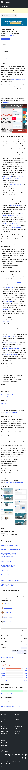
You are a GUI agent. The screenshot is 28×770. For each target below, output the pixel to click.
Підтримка (5, 58)
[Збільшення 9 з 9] (24, 521)
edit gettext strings (15, 205)
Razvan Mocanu (8, 608)
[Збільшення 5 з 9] (11, 517)
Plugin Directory (5, 6)
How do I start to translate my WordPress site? (8, 560)
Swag (17, 733)
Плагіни (17, 719)
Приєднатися (18, 726)
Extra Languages (7, 301)
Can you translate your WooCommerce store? (7, 575)
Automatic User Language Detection (12, 348)
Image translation (7, 176)
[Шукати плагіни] (15, 15)
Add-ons (3, 403)
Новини (3, 717)
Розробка (5, 54)
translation (24, 653)
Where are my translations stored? (10, 545)
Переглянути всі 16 (22, 644)
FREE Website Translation (14, 227)
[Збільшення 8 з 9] (24, 515)
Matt (3, 740)
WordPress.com (6, 738)
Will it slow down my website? (8, 571)
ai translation (23, 647)
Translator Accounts (8, 332)
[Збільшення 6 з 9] (24, 490)
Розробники (4, 731)
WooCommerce (15, 225)
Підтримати (18, 731)
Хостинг (3, 719)
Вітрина (17, 714)
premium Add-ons (5, 276)
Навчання (3, 726)
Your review (4, 680)
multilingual (24, 650)
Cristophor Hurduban (9, 621)
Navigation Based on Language (11, 342)
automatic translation (16, 650)
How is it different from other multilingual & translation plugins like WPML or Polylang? (9, 555)
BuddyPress (5, 745)
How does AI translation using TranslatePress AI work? (8, 566)
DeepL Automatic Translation (10, 354)
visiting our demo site (11, 412)
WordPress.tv (5, 733)
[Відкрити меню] (26, 2)
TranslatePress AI (9, 287)
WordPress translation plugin (18, 79)
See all (25, 680)
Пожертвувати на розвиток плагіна (10, 706)
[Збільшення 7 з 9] (24, 502)
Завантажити (5, 39)
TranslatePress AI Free (9, 154)
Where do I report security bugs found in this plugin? (8, 585)
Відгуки (5, 47)
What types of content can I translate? (11, 549)
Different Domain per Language (11, 322)
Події (16, 728)
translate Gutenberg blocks (10, 223)
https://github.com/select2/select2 (14, 482)
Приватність (4, 721)
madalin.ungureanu (8, 612)
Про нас (3, 714)
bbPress (4, 742)
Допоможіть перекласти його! (14, 11)
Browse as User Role (8, 336)
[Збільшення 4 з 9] (11, 510)
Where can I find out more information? (11, 580)
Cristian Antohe (8, 617)
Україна (6, 751)
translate (19, 653)
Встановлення (6, 51)
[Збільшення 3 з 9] (11, 504)
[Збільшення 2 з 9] (11, 497)
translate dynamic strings (14, 184)
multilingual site (6, 102)
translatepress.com (6, 388)
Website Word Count (17, 156)
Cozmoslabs (10, 35)
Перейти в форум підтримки (8, 694)
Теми (16, 717)
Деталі (4, 44)
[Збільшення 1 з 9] (11, 490)
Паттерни (17, 721)
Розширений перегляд (7, 657)
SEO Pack (5, 309)
